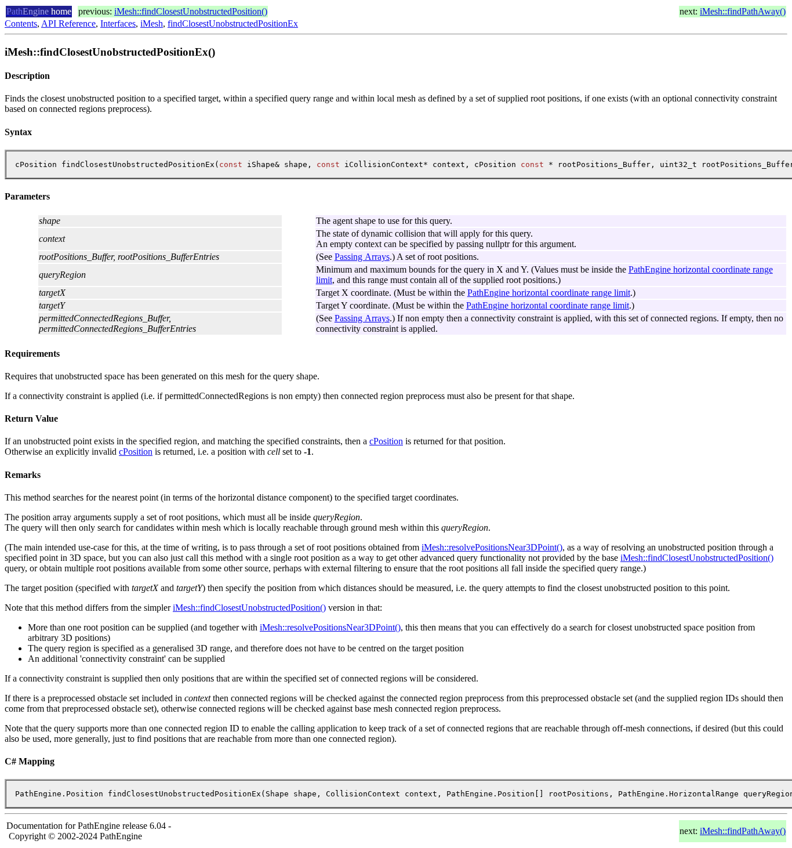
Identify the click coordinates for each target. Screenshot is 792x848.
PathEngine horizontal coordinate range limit (548, 293)
